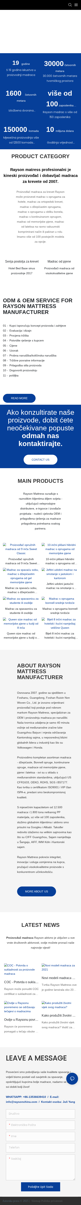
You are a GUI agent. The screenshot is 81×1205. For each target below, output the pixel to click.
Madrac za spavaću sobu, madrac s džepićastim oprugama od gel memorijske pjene (21, 590)
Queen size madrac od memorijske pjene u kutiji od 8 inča (21, 636)
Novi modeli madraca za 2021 (59, 978)
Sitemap (36, 1200)
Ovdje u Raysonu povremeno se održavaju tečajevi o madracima (21, 1019)
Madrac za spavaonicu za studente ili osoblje (21, 610)
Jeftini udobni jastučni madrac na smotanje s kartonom (60, 586)
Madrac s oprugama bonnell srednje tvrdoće (59, 610)
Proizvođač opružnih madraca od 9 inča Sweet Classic (21, 561)
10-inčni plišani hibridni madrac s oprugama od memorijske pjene (60, 561)
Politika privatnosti (52, 1200)
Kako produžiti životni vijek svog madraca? (59, 1015)
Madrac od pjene (59, 261)
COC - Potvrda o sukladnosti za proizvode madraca (21, 982)
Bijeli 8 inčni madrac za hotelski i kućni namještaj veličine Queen (59, 636)
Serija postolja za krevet (22, 261)
